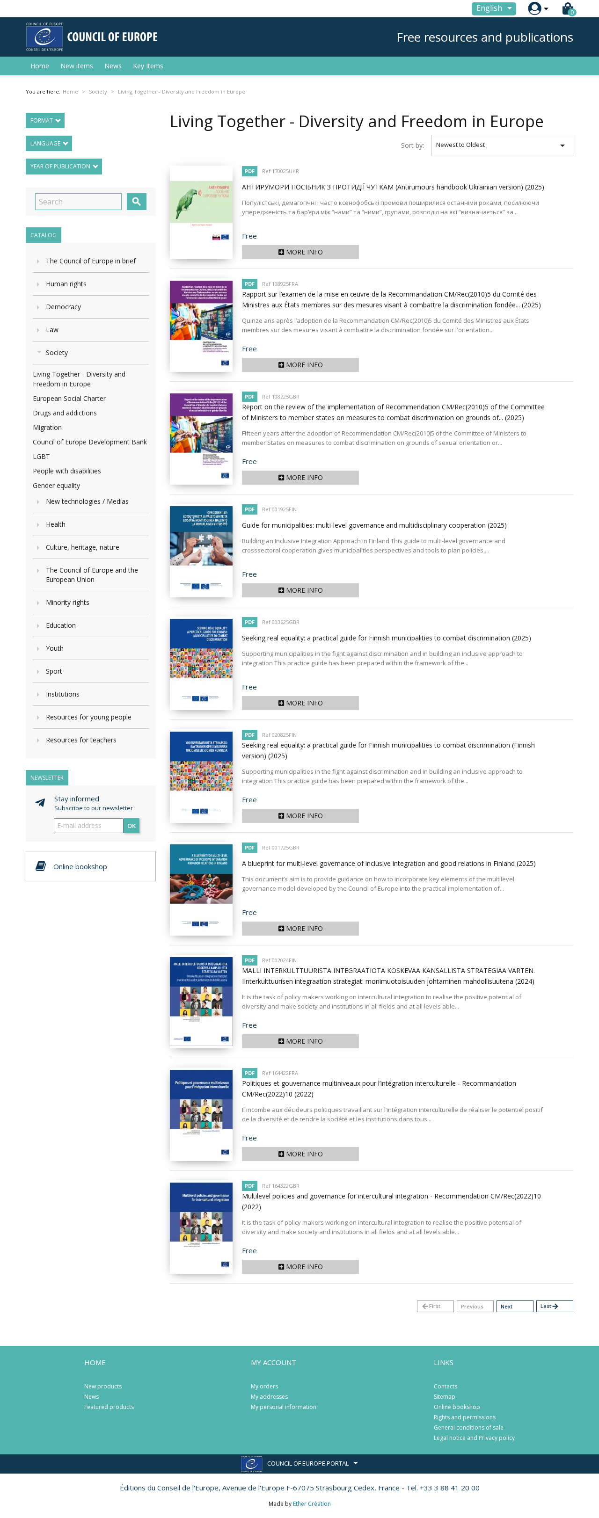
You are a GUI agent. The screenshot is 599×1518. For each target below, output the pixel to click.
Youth (55, 648)
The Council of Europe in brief (91, 260)
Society (57, 352)
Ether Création (312, 1504)
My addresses (269, 1397)
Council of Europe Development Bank (90, 441)
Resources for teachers (81, 739)
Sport (54, 671)
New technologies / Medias (87, 501)
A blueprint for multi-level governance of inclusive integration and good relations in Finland (389, 863)
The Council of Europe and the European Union (92, 575)
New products (103, 1386)
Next (506, 1306)
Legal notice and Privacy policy (474, 1438)
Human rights (66, 283)
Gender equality (56, 485)
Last (550, 1306)
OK (131, 825)
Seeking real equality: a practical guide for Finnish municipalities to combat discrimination (386, 637)
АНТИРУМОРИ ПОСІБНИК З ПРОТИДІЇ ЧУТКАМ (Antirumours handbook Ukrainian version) (393, 186)
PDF (250, 170)
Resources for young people (88, 716)
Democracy (63, 306)
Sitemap (444, 1397)
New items (76, 65)
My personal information (283, 1407)
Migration (47, 427)
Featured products (109, 1407)
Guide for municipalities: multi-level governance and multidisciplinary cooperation (374, 525)
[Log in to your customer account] (534, 8)
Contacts (445, 1386)
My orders (264, 1386)
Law (52, 329)
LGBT (41, 456)
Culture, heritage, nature (82, 547)
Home (39, 65)
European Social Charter (69, 398)
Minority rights (67, 602)
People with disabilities (67, 470)
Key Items (148, 65)
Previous (472, 1306)
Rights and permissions (465, 1417)
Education (61, 625)
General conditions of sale (469, 1427)
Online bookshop (457, 1407)
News (113, 65)
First (430, 1306)
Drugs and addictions (65, 412)
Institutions (63, 694)
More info (303, 251)
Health (56, 524)
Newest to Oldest (502, 145)
